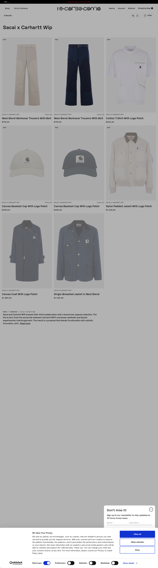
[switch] (70, 563)
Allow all (137, 534)
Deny (137, 550)
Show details (128, 563)
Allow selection (137, 542)
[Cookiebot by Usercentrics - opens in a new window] (16, 563)
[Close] (151, 509)
